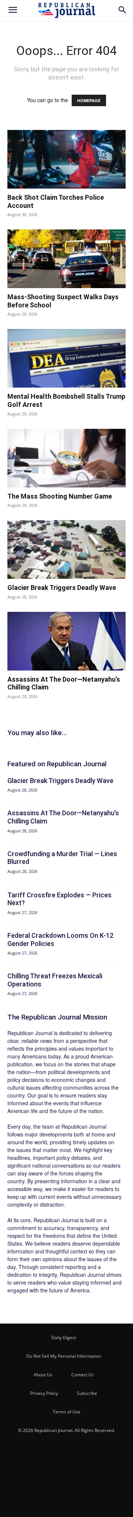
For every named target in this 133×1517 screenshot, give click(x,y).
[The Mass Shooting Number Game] (66, 458)
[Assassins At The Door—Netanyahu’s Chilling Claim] (66, 641)
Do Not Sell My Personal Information (63, 1356)
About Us (43, 1374)
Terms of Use (67, 1412)
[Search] (122, 10)
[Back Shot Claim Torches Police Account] (66, 159)
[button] (12, 10)
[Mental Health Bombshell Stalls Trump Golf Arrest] (66, 358)
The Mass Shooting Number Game (59, 496)
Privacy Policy (44, 1393)
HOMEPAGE (88, 100)
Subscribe (87, 1393)
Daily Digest (63, 1337)
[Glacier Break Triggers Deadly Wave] (66, 549)
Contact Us (82, 1374)
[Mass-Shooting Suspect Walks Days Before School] (66, 258)
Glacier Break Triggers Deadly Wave (61, 587)
